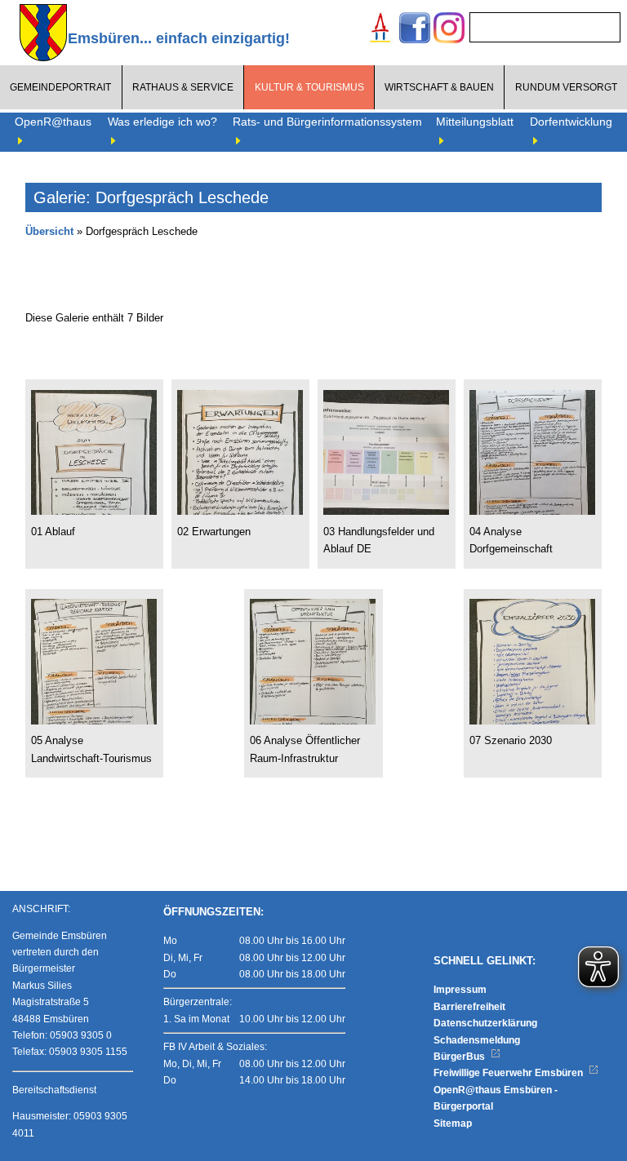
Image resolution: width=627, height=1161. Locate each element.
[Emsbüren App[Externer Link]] (380, 29)
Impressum (460, 989)
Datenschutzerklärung (485, 1023)
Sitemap (453, 1123)
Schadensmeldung (477, 1040)
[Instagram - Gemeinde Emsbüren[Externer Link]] (449, 29)
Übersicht (49, 231)
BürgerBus (460, 1056)
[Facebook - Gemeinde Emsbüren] (415, 29)
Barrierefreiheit (469, 1007)
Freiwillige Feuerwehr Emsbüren (509, 1073)
